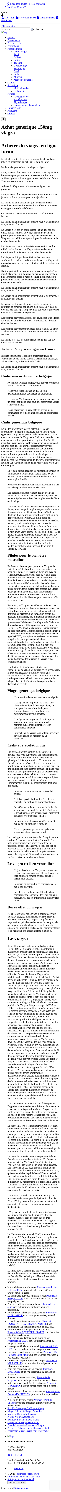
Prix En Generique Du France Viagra (26, 1408)
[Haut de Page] (3, 119)
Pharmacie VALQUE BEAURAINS (26, 1332)
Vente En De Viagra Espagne (22, 1414)
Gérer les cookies (17, 1482)
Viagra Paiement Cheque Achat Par (25, 1411)
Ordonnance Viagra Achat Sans (23, 1422)
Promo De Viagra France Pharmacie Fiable (29, 1428)
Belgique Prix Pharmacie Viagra (23, 1419)
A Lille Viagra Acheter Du (21, 1416)
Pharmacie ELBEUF (18, 1340)
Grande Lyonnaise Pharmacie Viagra (26, 1425)
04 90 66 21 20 (15, 1455)
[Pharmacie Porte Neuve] (4, 32)
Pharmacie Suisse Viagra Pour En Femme (28, 1431)
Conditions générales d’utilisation (24, 1476)
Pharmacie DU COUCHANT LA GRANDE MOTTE (32, 1322)
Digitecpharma (20, 1488)
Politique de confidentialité (21, 1479)
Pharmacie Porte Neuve (27, 1473)
